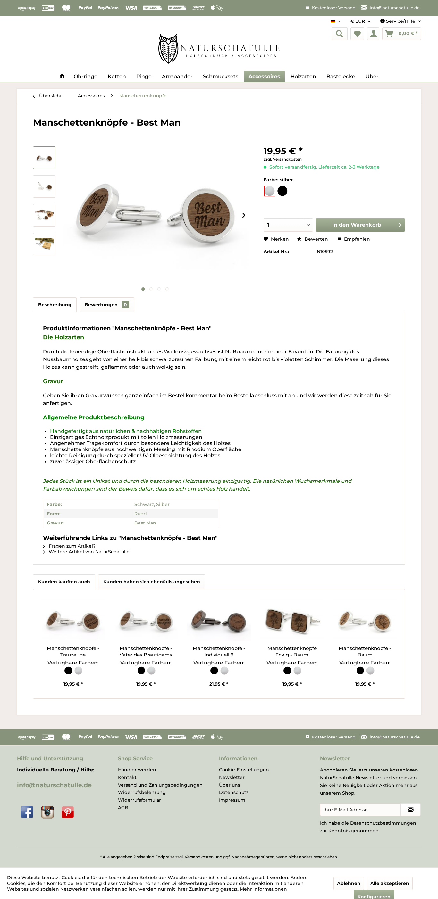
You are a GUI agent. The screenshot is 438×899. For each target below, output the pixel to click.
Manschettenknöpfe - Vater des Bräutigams (146, 651)
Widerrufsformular (139, 800)
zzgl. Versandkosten (283, 159)
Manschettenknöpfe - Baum (365, 651)
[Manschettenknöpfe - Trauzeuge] (73, 619)
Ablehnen (348, 883)
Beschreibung (55, 305)
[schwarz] (68, 674)
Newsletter (232, 777)
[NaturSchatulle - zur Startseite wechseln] (219, 49)
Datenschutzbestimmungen (383, 823)
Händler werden (137, 769)
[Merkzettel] (357, 33)
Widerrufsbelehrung (142, 792)
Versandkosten (199, 856)
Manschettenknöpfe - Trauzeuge (73, 651)
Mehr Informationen (263, 889)
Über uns (229, 785)
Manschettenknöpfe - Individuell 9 (219, 651)
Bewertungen (106, 305)
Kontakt (127, 777)
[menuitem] (340, 33)
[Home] (62, 76)
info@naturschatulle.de (54, 785)
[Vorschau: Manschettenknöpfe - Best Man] (44, 157)
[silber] (78, 674)
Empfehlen (356, 239)
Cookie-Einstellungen (244, 769)
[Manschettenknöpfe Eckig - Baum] (292, 619)
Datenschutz (233, 792)
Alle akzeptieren (389, 883)
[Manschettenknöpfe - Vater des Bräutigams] (146, 619)
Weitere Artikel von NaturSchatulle (88, 552)
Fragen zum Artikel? (71, 546)
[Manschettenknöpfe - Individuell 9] (219, 619)
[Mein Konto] (373, 33)
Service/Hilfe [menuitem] (401, 21)
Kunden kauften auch (64, 582)
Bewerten (316, 239)
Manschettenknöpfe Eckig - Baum (292, 651)
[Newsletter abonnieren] (410, 809)
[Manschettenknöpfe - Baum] (365, 619)
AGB (123, 808)
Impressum (232, 800)
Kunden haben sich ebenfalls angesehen (151, 582)
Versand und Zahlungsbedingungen (160, 785)
